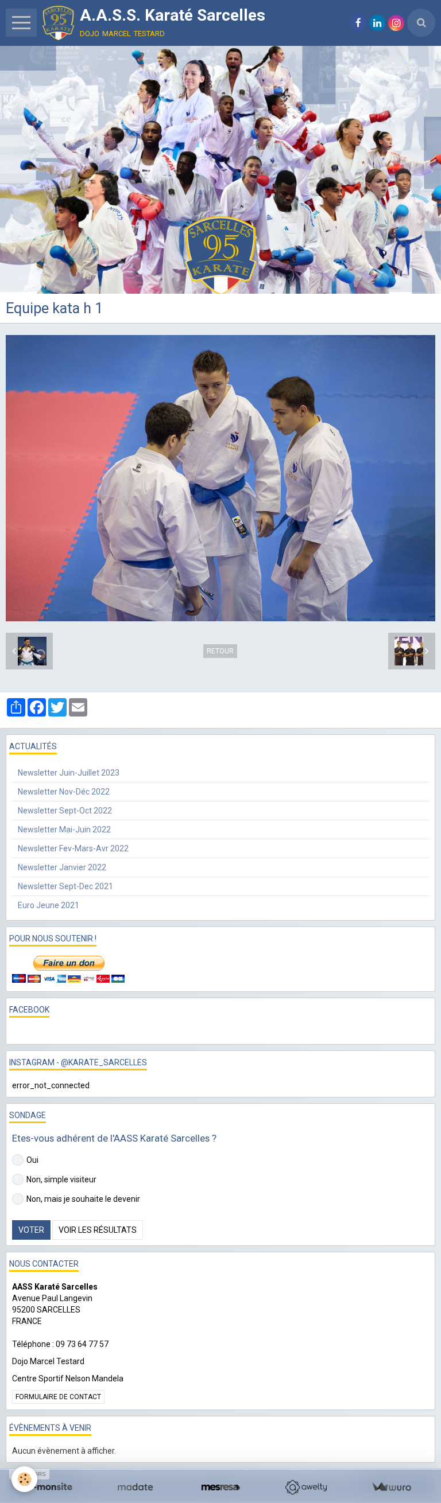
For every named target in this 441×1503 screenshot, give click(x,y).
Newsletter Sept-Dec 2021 (65, 886)
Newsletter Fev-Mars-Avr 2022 (73, 848)
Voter (31, 1230)
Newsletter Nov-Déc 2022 (64, 791)
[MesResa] (221, 1487)
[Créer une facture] (391, 1487)
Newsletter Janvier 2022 (62, 867)
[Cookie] (24, 1479)
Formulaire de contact (58, 1397)
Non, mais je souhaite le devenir (83, 1199)
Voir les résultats (98, 1230)
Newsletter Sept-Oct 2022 (65, 810)
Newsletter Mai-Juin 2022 (64, 829)
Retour (220, 651)
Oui (32, 1160)
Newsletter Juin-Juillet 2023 (68, 772)
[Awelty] (306, 1487)
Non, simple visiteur (61, 1179)
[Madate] (135, 1487)
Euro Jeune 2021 (48, 905)
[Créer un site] (49, 1487)
